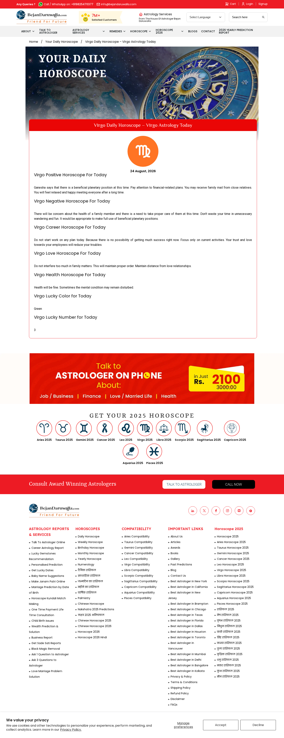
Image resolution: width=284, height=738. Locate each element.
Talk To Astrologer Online (48, 542)
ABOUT (26, 31)
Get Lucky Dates (42, 570)
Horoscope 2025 (228, 536)
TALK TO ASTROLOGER (48, 31)
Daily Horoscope (88, 536)
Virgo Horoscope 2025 (231, 570)
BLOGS (192, 31)
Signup (263, 4)
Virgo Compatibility (137, 564)
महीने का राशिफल (88, 587)
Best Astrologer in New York (189, 581)
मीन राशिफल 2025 (228, 676)
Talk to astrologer (184, 484)
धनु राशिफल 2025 (228, 660)
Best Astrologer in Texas (187, 615)
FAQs (174, 705)
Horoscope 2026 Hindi (92, 637)
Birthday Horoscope (91, 548)
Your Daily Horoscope (61, 41)
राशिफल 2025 (225, 609)
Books (174, 553)
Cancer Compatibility (138, 553)
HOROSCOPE (138, 31)
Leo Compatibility (136, 559)
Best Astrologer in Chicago (188, 609)
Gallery (175, 559)
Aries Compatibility (137, 536)
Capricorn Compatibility (140, 587)
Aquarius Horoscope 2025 (234, 598)
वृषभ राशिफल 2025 (229, 620)
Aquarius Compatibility (139, 592)
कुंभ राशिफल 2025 (228, 671)
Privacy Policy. (71, 729)
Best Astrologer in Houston (188, 632)
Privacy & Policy (181, 676)
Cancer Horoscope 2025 (233, 559)
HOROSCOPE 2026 (164, 31)
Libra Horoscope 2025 (231, 576)
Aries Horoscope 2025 (231, 542)
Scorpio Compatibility (138, 576)
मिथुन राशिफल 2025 (229, 626)
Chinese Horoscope (91, 604)
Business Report (42, 637)
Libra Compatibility (136, 570)
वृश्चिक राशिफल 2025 (229, 654)
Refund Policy (180, 693)
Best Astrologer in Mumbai (188, 654)
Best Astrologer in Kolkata (188, 671)
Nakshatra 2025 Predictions (96, 609)
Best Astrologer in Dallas (187, 626)
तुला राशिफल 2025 (228, 648)
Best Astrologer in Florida (187, 620)
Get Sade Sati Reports (46, 643)
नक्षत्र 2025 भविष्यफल (91, 615)
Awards (175, 548)
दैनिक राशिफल (87, 570)
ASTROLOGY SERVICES (80, 31)
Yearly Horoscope (89, 559)
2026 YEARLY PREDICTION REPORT (236, 31)
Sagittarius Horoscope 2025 (235, 587)
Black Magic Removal (45, 649)
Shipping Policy (180, 688)
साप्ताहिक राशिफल (89, 576)
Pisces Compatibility (137, 598)
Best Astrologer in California (189, 587)
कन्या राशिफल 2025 (229, 643)
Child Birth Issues (42, 621)
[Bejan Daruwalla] (41, 17)
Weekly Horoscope (90, 542)
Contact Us (178, 576)
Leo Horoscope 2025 (230, 564)
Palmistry (84, 598)
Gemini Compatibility (138, 548)
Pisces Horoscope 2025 (232, 604)
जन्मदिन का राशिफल (90, 581)
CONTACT (208, 31)
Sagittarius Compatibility (140, 581)
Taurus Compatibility (138, 542)
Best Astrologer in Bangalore (189, 665)
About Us (177, 536)
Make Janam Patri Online (48, 581)
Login (249, 4)
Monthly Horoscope (91, 553)
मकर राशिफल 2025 (229, 665)
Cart (233, 4)
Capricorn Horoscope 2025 (235, 592)
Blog (173, 570)
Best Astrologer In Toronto (188, 637)
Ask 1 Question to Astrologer (50, 654)
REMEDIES (116, 31)
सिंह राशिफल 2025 (228, 637)
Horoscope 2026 (89, 632)
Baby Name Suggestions (47, 576)
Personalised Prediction (47, 565)
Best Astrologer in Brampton (189, 604)
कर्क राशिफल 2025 (228, 632)
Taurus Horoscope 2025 (233, 548)
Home (33, 41)
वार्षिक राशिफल (87, 592)
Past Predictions (181, 564)
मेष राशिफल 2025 (228, 615)
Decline (258, 725)
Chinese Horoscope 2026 (94, 626)
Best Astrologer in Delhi (186, 660)
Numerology (86, 564)
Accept (220, 725)
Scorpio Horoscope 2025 (233, 581)
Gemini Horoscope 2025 (233, 553)
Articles (175, 542)
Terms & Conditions (184, 682)
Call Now (233, 484)
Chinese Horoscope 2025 (94, 620)
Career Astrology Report (47, 548)
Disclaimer (178, 699)
